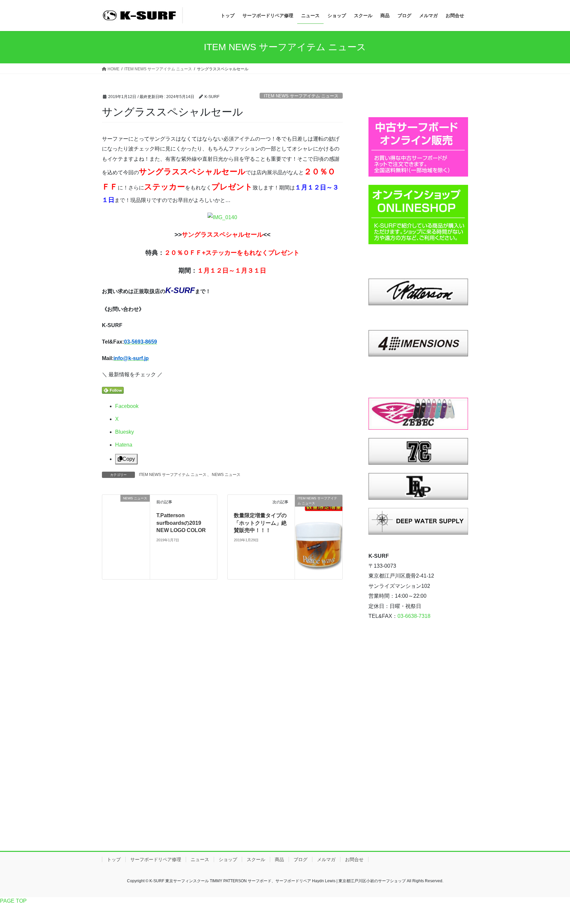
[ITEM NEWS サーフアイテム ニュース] (318, 518)
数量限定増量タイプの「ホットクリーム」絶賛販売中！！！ (260, 523)
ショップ (228, 859)
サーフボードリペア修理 (155, 859)
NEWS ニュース (226, 474)
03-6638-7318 (413, 616)
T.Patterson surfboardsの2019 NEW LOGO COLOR (181, 523)
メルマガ (326, 859)
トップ (114, 859)
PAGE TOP (13, 901)
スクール (256, 859)
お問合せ (354, 859)
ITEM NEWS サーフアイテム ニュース (301, 95)
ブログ (300, 859)
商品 (279, 859)
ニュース (200, 859)
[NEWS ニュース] (126, 536)
